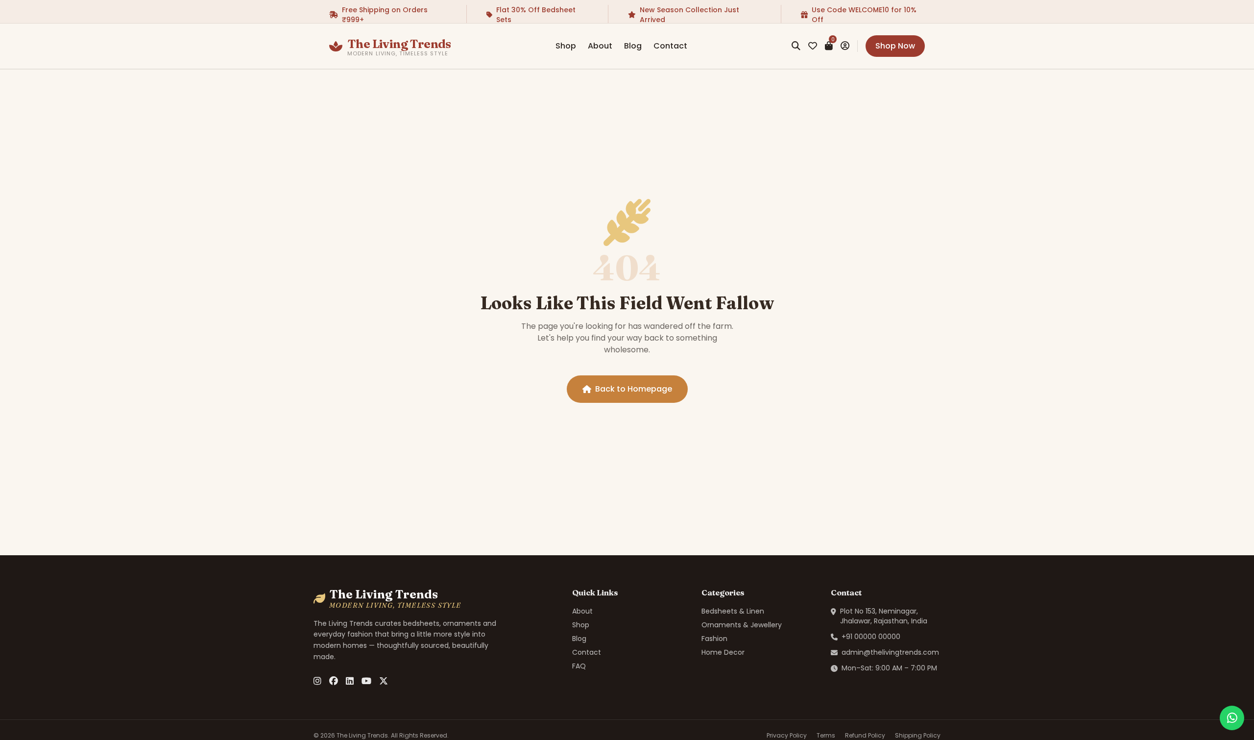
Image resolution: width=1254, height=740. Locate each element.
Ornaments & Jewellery (741, 625)
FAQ (579, 666)
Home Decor (723, 652)
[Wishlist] (812, 46)
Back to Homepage (633, 389)
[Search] (796, 46)
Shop (565, 45)
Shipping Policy (917, 736)
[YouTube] (366, 681)
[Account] (845, 46)
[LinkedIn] (350, 681)
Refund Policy (865, 736)
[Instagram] (317, 681)
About (600, 45)
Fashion (714, 638)
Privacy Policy (787, 736)
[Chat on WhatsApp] (1232, 718)
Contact (670, 45)
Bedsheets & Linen (732, 611)
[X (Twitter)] (383, 681)
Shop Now (895, 45)
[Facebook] (333, 681)
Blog (633, 45)
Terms (826, 736)
